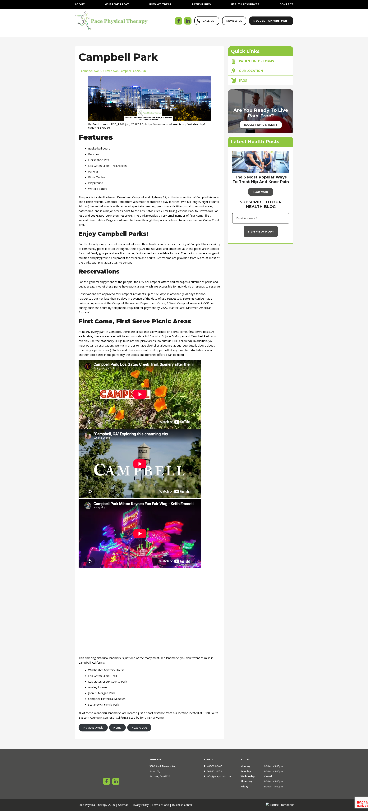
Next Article (139, 727)
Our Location (251, 71)
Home (117, 727)
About (80, 4)
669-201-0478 (214, 771)
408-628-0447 (214, 766)
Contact (286, 4)
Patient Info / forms (256, 61)
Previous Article (93, 727)
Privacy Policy (140, 805)
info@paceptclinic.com (219, 776)
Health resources (245, 4)
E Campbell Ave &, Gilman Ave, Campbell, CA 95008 (112, 71)
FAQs (243, 80)
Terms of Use (160, 805)
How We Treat (160, 4)
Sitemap (123, 805)
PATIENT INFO (201, 4)
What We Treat (117, 4)
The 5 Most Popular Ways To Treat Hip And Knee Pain (260, 179)
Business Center (182, 805)
